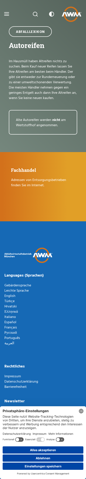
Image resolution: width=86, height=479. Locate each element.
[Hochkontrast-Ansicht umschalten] (50, 14)
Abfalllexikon (30, 31)
